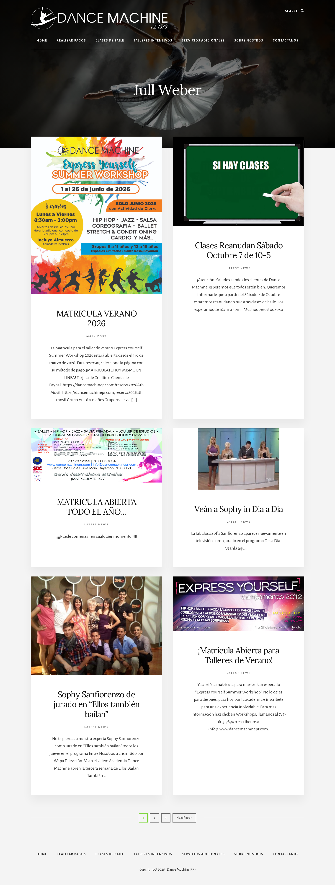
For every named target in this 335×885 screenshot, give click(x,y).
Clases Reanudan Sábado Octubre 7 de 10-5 (239, 250)
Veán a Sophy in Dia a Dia (238, 509)
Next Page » (184, 819)
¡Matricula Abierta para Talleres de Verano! (238, 655)
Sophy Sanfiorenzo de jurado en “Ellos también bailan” (96, 704)
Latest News (239, 268)
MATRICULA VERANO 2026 (96, 318)
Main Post (96, 336)
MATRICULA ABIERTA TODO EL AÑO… (96, 507)
